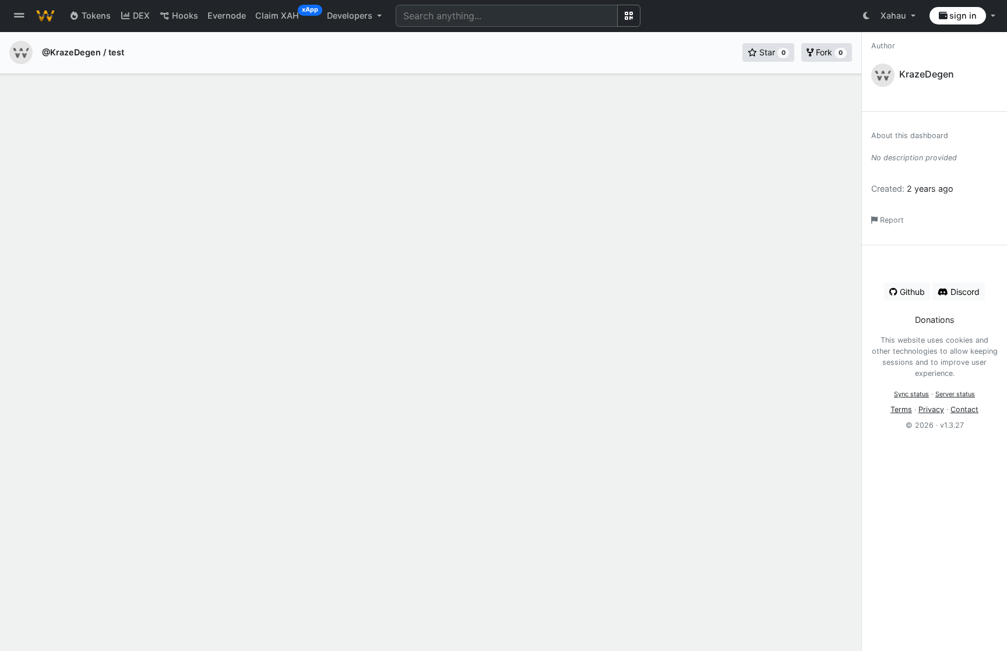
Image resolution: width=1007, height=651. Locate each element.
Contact (964, 409)
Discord (964, 292)
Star (771, 52)
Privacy (931, 409)
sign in (962, 15)
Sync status (911, 394)
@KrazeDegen (71, 52)
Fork (828, 52)
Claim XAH (281, 13)
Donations (935, 320)
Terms (901, 409)
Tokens (95, 15)
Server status (955, 394)
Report (891, 220)
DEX (140, 15)
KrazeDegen (926, 74)
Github (911, 292)
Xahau (895, 15)
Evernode (226, 15)
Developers (351, 15)
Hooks (184, 15)
